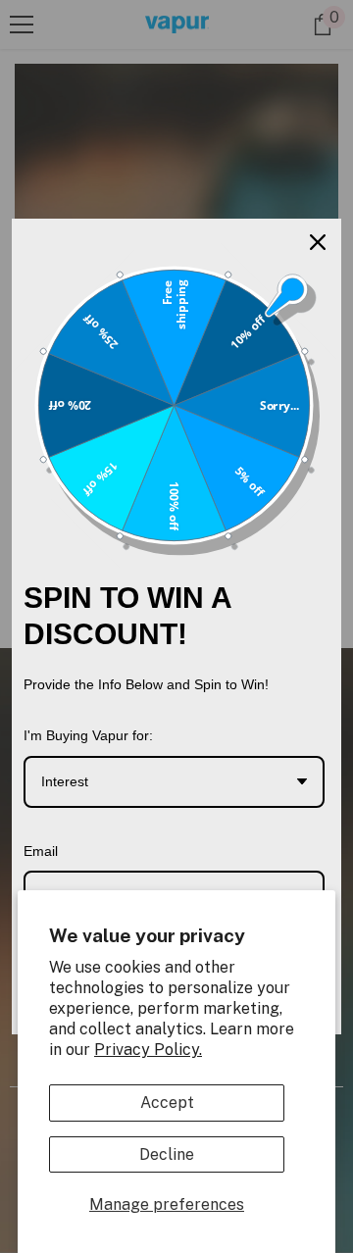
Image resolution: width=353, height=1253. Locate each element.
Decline (166, 1154)
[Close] (317, 242)
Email (41, 851)
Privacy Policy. (148, 1049)
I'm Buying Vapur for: (88, 735)
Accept (167, 1102)
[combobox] (174, 782)
